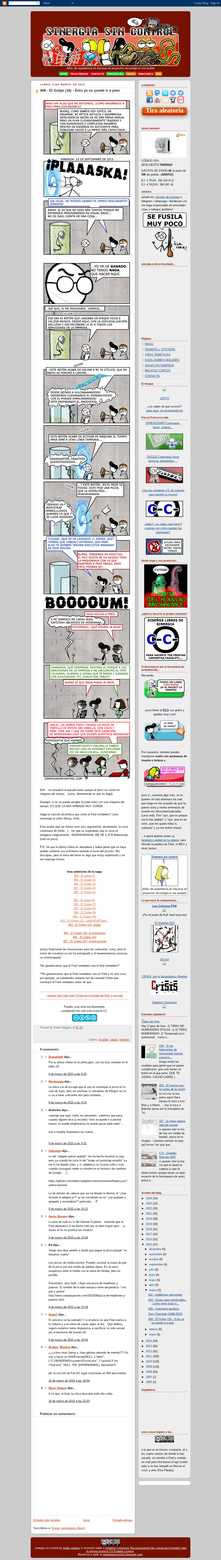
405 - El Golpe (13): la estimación (85, 933)
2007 (149, 1377)
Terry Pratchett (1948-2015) (165, 1314)
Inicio (86, 1520)
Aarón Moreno (58, 1216)
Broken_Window (59, 1347)
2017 (149, 1234)
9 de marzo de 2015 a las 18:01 (68, 1339)
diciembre (155, 1249)
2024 (149, 1198)
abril (152, 1285)
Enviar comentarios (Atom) (68, 1528)
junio (152, 1274)
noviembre (156, 1254)
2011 (149, 1356)
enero (153, 1334)
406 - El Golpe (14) (84, 937)
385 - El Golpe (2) (85, 879)
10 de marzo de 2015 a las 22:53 (69, 1401)
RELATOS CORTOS (157, 370)
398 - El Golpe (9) (85, 912)
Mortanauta (56, 1081)
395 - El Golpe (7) (85, 904)
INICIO (149, 344)
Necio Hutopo (58, 1388)
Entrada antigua (122, 1520)
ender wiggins (71, 1548)
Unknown (55, 1151)
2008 (149, 1371)
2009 (149, 1366)
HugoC (53, 1314)
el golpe (103, 1039)
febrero (154, 1329)
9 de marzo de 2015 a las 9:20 (68, 1074)
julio (152, 1269)
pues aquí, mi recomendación (164, 410)
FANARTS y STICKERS (160, 349)
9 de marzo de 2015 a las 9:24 (68, 1102)
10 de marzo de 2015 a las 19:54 (69, 1380)
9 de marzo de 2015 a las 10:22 (68, 1208)
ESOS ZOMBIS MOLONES (162, 360)
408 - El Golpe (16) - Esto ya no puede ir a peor (80, 90)
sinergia (124, 1039)
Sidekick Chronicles (164, 1002)
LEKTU (164, 398)
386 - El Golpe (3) (85, 884)
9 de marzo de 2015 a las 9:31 (68, 1143)
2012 (149, 1351)
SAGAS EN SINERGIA (159, 365)
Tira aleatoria (164, 110)
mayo (153, 1280)
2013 (149, 1346)
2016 (149, 1239)
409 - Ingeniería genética (163, 1308)
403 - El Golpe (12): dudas (84, 924)
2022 (149, 1208)
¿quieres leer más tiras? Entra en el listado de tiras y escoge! (84, 995)
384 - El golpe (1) (84, 875)
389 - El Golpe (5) (85, 892)
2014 (149, 1341)
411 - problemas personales (165, 1294)
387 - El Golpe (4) (85, 888)
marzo (153, 1290)
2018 (149, 1229)
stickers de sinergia (167, 197)
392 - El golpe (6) (84, 900)
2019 (149, 1224)
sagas (114, 1039)
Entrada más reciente (46, 1520)
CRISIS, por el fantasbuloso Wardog (164, 976)
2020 (149, 1218)
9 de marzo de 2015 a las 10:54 (68, 1237)
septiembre (156, 1264)
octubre (154, 1259)
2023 (149, 1203)
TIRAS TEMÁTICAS (157, 354)
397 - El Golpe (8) (85, 908)
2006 (149, 1382)
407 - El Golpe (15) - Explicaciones (85, 941)
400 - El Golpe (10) (84, 916)
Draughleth (56, 1057)
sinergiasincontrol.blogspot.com (122, 1554)
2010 (149, 1361)
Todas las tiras (150, 1021)
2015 (149, 1244)
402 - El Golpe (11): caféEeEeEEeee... (84, 920)
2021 (149, 1213)
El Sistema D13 (164, 923)
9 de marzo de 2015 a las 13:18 (68, 1307)
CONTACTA (152, 376)
